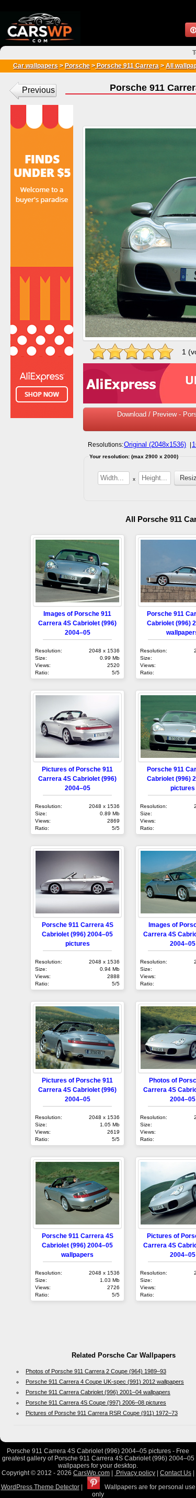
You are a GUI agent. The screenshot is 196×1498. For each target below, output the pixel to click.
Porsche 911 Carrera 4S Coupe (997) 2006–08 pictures (96, 1402)
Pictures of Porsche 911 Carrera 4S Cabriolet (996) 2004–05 (77, 778)
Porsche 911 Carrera (127, 65)
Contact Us (175, 1473)
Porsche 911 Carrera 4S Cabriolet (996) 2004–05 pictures (77, 934)
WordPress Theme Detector (40, 1487)
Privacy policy (134, 1473)
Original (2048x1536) (155, 444)
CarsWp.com (91, 1473)
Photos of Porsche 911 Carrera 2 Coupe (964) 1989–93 (96, 1371)
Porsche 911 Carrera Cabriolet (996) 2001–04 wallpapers (98, 1392)
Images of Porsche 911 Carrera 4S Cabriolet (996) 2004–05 (77, 623)
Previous (38, 90)
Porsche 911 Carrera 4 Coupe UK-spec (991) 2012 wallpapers (105, 1381)
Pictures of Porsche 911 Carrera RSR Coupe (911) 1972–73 (102, 1413)
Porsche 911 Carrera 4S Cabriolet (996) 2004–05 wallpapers (77, 1245)
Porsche (77, 65)
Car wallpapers (35, 65)
